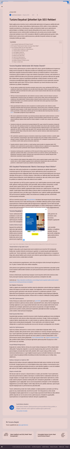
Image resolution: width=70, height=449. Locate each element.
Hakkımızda (61, 446)
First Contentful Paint (38, 337)
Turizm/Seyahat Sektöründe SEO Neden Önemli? (22, 44)
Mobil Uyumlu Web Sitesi (19, 55)
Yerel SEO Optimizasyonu (19, 54)
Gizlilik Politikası (45, 446)
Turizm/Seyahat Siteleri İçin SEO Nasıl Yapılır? (21, 47)
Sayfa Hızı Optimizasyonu (19, 57)
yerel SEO (37, 301)
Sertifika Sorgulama (36, 446)
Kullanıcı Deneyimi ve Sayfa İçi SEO (21, 60)
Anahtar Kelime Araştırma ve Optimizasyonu (23, 49)
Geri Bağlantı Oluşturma (19, 52)
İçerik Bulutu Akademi (16, 14)
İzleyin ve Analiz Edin (18, 62)
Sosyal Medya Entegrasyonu (20, 58)
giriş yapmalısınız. (23, 425)
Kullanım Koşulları (54, 446)
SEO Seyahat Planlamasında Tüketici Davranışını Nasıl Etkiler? (25, 46)
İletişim (67, 446)
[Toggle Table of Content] (59, 42)
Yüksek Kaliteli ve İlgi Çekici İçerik (21, 50)
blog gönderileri (31, 199)
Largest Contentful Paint (52, 337)
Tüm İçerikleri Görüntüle (22, 410)
